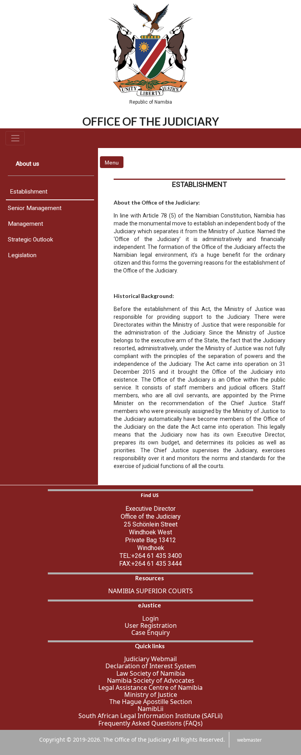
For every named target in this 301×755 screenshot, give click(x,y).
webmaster (249, 740)
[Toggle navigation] (15, 138)
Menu (112, 162)
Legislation (22, 255)
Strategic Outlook (30, 239)
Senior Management (35, 208)
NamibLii (150, 708)
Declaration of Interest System (150, 666)
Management (25, 223)
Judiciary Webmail (150, 658)
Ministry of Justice (150, 694)
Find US (150, 495)
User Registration (151, 625)
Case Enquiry (150, 632)
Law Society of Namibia (150, 673)
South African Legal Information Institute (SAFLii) (150, 715)
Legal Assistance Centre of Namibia (150, 687)
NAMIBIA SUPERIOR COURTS (150, 591)
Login (150, 618)
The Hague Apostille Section (150, 701)
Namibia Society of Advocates (150, 680)
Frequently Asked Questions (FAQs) (150, 723)
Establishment (28, 191)
